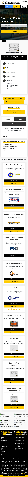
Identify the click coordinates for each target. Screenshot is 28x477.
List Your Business (15, 7)
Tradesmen (4, 446)
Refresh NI (14, 338)
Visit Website (14, 183)
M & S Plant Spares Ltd (14, 263)
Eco (2, 448)
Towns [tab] (14, 124)
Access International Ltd (14, 190)
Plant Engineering (6, 150)
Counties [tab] (20, 119)
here (23, 473)
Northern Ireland (7, 134)
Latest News (4, 440)
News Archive (4, 442)
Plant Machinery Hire (7, 144)
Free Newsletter (24, 7)
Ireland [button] (25, 1)
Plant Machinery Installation (9, 148)
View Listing (14, 180)
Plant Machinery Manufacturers (10, 146)
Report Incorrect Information (14, 102)
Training (3, 450)
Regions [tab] (8, 119)
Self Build (3, 451)
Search (14, 31)
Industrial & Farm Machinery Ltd (14, 389)
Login (21, 98)
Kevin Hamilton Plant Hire (14, 214)
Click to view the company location (14, 111)
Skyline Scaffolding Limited (14, 364)
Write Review (10, 98)
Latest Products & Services (19, 444)
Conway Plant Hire (14, 315)
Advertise (17, 446)
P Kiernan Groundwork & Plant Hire (14, 238)
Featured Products (7, 7)
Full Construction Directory (8, 155)
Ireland (5, 136)
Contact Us (4, 439)
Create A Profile (19, 448)
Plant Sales (5, 153)
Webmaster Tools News (19, 441)
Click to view (10, 63)
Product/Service (7, 28)
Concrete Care (14, 288)
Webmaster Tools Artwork (19, 438)
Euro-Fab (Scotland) (14, 165)
